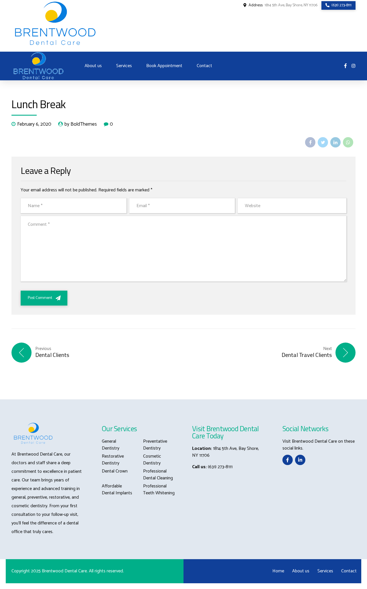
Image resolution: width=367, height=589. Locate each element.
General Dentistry (110, 445)
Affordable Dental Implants (117, 489)
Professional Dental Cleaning (158, 474)
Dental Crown (115, 471)
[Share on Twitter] (323, 142)
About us (93, 66)
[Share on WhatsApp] (348, 142)
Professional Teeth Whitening (159, 489)
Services (124, 66)
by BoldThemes (81, 124)
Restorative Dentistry (113, 459)
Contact (204, 66)
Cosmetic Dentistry (152, 459)
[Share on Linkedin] (335, 142)
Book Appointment (164, 66)
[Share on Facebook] (310, 142)
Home (278, 571)
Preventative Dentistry (155, 445)
